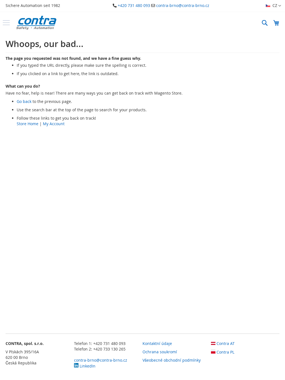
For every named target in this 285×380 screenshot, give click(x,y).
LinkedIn (86, 366)
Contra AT (225, 343)
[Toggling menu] (6, 22)
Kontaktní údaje (157, 343)
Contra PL (224, 352)
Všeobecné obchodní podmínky (171, 360)
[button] (273, 6)
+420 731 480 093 (134, 5)
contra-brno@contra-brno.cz (182, 5)
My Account (54, 123)
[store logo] (36, 23)
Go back (24, 101)
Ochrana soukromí (159, 351)
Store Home (27, 123)
